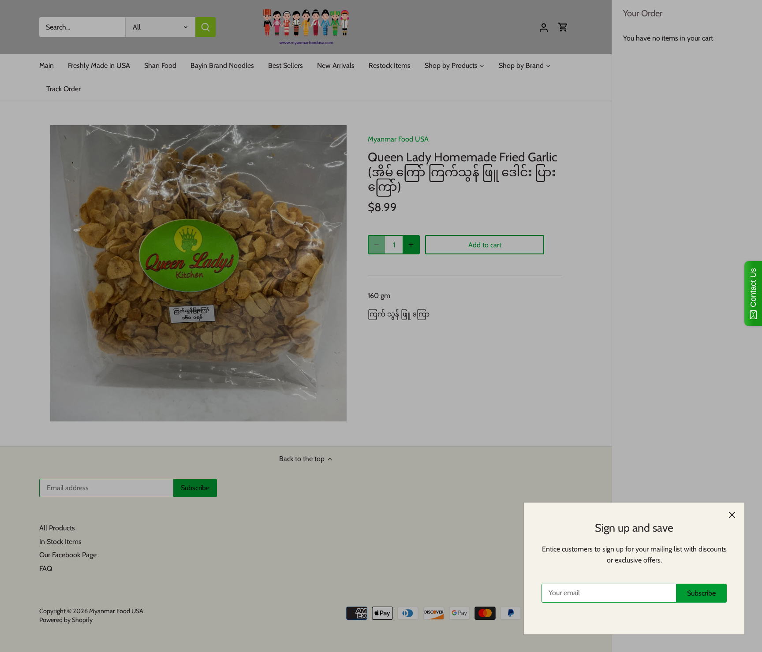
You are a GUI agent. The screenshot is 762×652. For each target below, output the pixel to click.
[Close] (732, 515)
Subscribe (701, 593)
